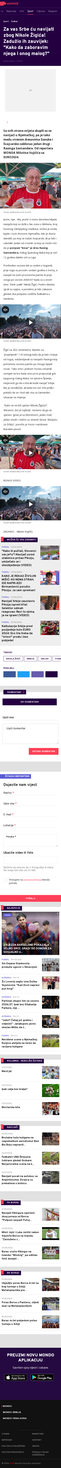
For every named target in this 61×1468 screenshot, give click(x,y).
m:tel (12, 1463)
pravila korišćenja (33, 880)
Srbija (30, 659)
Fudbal (14, 21)
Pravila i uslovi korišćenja (40, 1453)
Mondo (7, 1406)
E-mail (8, 814)
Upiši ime (8, 717)
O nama (5, 1434)
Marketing (38, 1434)
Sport (6, 21)
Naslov (8, 793)
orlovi (45, 659)
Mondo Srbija (12, 1412)
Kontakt (37, 1440)
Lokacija (9, 825)
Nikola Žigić (13, 659)
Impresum (7, 1440)
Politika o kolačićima (13, 1446)
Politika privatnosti (13, 1452)
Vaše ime (10, 804)
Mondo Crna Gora (15, 1418)
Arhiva (35, 1446)
